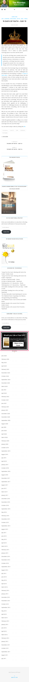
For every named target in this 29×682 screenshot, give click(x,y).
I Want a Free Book (18, 344)
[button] (14, 335)
